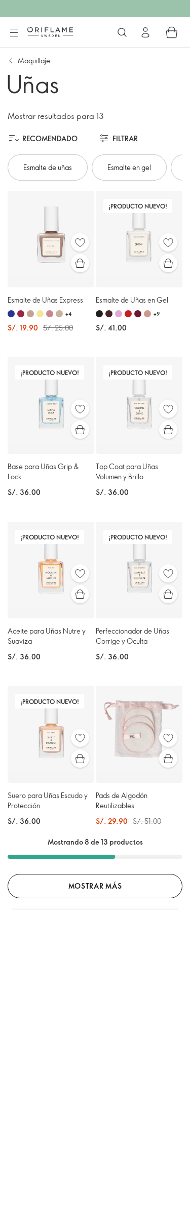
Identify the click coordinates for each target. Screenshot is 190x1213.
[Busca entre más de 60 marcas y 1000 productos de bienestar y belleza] (122, 32)
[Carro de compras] (171, 32)
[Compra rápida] (80, 263)
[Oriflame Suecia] (50, 31)
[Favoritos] (80, 242)
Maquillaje (34, 60)
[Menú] (14, 33)
